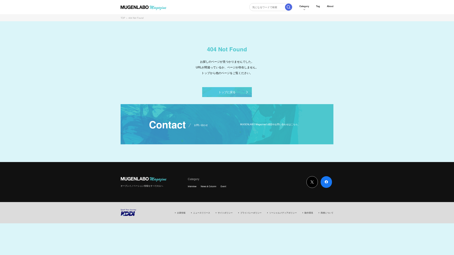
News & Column (208, 186)
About (330, 6)
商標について (327, 212)
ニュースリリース (201, 212)
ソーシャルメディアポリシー (283, 212)
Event (223, 186)
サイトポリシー (225, 212)
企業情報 (181, 212)
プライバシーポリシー (251, 212)
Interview (192, 186)
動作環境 (308, 212)
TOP (123, 17)
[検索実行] (288, 7)
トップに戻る (227, 92)
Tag (318, 6)
